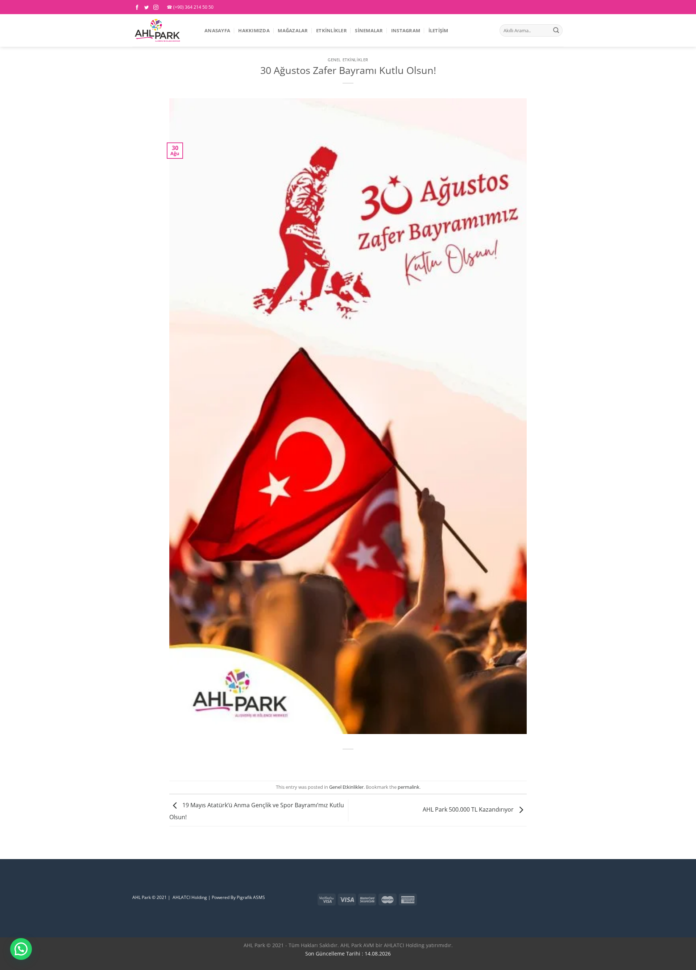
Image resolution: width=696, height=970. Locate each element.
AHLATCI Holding (190, 897)
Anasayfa (217, 30)
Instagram (405, 30)
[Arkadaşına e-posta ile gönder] (361, 761)
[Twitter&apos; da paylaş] (348, 761)
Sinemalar (369, 30)
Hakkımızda (254, 30)
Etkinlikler (331, 30)
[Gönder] (556, 30)
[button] (21, 949)
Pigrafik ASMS (251, 897)
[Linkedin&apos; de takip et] (137, 880)
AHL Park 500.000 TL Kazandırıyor (469, 810)
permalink (408, 787)
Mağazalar (293, 30)
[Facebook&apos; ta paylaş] (335, 761)
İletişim (438, 30)
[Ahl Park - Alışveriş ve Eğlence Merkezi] (163, 30)
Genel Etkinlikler (348, 59)
